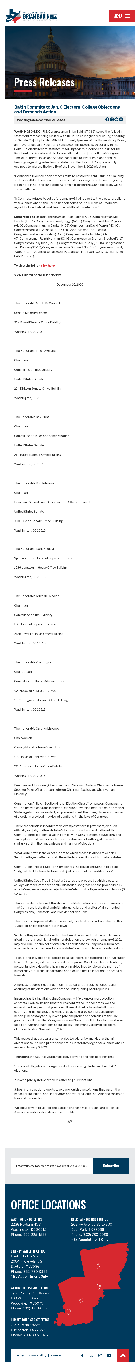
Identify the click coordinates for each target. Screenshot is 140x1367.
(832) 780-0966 (95, 1235)
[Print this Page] (116, 120)
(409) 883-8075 (35, 1335)
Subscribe (111, 1166)
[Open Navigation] (127, 16)
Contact (57, 1355)
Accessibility (37, 1355)
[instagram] (100, 1356)
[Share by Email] (121, 120)
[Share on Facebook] (107, 120)
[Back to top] (123, 1355)
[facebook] (82, 1356)
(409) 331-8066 (34, 1308)
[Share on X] (112, 120)
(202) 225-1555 (34, 1235)
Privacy (19, 1355)
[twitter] (91, 1356)
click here (48, 265)
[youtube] (109, 1356)
